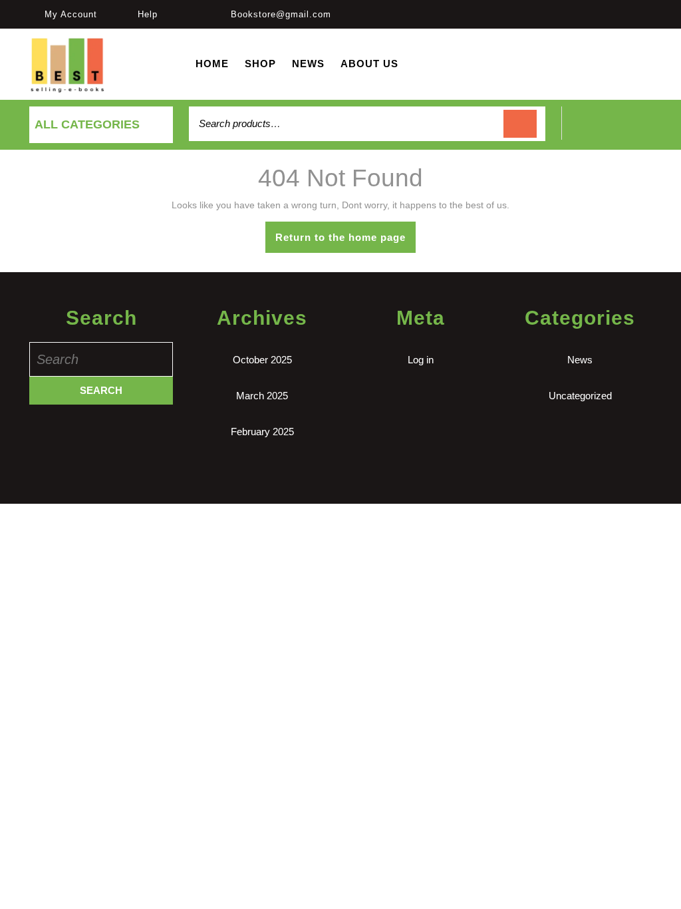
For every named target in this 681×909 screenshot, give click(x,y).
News (308, 63)
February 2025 (262, 431)
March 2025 (262, 395)
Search (520, 124)
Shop (260, 63)
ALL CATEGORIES (87, 124)
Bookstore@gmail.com (281, 14)
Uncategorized (580, 395)
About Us (369, 63)
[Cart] (607, 130)
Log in (421, 359)
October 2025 (262, 359)
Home (212, 63)
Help (148, 14)
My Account (71, 14)
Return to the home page (345, 242)
